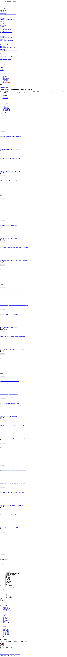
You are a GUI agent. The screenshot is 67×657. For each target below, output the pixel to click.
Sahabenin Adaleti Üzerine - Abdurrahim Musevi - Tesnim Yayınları (11, 527)
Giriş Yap (2, 69)
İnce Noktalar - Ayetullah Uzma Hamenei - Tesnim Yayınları (10, 416)
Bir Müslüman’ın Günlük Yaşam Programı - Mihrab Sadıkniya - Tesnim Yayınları (13, 260)
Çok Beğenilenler (5, 106)
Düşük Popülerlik (5, 103)
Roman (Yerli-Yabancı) (6, 631)
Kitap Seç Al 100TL (6, 634)
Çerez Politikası (11, 654)
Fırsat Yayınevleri (5, 5)
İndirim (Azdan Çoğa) (6, 109)
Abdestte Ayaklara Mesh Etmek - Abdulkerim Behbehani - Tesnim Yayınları (12, 438)
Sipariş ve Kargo (5, 607)
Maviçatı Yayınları (6, 619)
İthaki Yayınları (5, 617)
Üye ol (5, 69)
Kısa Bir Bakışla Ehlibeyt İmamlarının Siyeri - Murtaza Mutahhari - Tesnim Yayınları (14, 305)
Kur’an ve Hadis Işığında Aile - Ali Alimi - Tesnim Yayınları (10, 149)
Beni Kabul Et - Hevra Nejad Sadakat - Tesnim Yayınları (9, 238)
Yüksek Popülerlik (6, 104)
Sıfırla (1, 598)
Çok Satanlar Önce (6, 108)
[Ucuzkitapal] (0, 61)
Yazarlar (4, 8)
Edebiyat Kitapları (6, 625)
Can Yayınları (5, 615)
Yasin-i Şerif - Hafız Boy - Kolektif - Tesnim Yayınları (9, 394)
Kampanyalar (5, 4)
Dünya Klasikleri (5, 629)
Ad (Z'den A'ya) (5, 99)
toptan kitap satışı (37, 637)
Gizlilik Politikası (17, 654)
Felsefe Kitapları (5, 626)
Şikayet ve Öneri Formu (6, 608)
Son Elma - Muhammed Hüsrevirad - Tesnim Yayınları (9, 193)
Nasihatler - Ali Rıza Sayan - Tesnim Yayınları (8, 371)
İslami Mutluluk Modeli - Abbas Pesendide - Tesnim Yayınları (10, 282)
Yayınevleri (4, 7)
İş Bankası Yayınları (6, 616)
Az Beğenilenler (5, 105)
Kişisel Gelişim (5, 628)
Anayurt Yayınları (5, 614)
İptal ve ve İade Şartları (6, 609)
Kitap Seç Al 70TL (6, 633)
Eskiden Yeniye (5, 97)
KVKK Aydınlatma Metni (4, 654)
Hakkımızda (5, 602)
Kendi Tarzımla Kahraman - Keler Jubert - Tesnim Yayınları (10, 216)
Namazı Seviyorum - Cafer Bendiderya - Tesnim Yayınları (10, 171)
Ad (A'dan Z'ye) (5, 98)
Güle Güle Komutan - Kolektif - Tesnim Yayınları (8, 327)
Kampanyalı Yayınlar (6, 6)
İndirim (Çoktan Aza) (6, 110)
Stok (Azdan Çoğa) (6, 101)
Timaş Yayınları (5, 620)
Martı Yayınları (5, 618)
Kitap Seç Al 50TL (6, 632)
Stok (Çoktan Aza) (6, 102)
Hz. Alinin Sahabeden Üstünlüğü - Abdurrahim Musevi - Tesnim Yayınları (12, 483)
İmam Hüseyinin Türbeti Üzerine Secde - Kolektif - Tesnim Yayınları (11, 505)
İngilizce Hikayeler (6, 630)
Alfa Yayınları (5, 613)
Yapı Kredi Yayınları (6, 622)
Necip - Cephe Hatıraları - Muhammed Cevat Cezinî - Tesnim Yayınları (12, 349)
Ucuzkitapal (2, 87)
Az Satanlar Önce (5, 107)
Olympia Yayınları (6, 621)
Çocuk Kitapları (5, 627)
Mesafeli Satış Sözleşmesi (7, 610)
